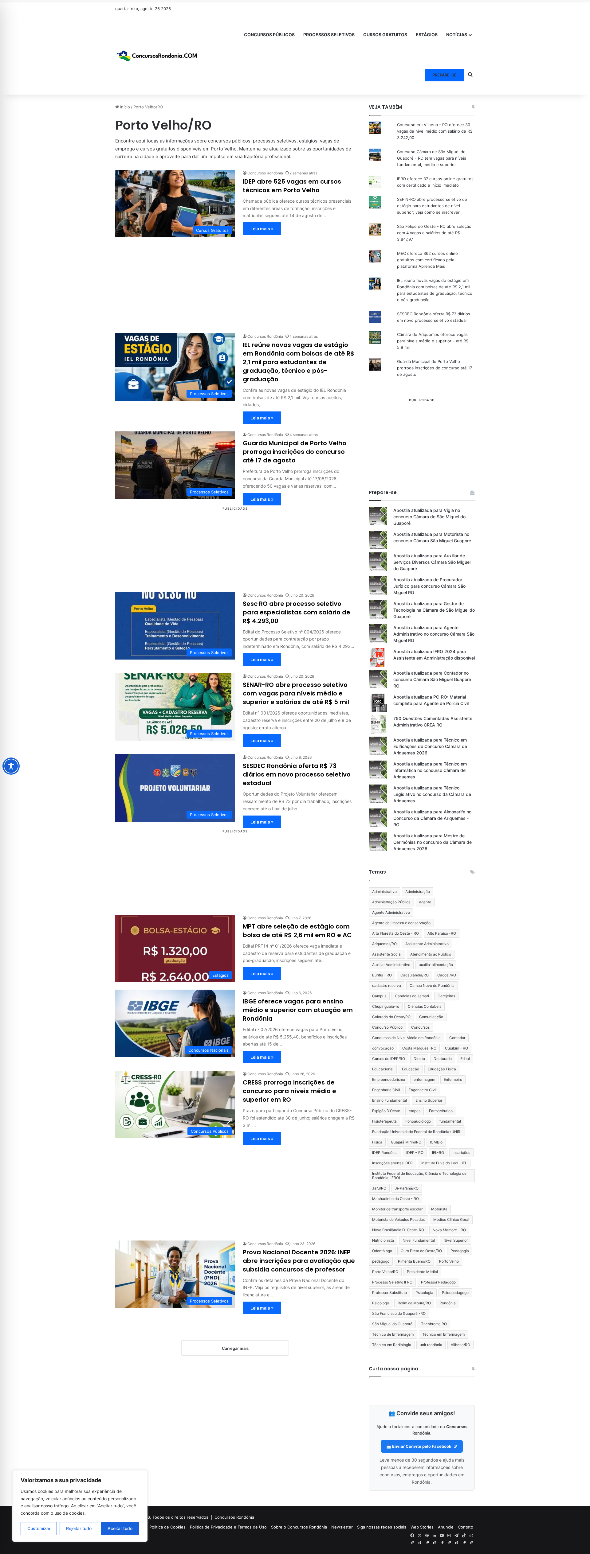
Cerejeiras (446, 996)
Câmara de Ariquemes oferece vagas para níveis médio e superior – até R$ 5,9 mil (432, 341)
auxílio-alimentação (436, 964)
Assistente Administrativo (427, 943)
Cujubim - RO (456, 1048)
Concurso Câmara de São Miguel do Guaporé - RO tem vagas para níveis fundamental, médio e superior (431, 158)
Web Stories (422, 1527)
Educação (410, 1069)
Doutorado (443, 1058)
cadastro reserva (386, 985)
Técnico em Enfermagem (443, 1334)
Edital (465, 1058)
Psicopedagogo (455, 1292)
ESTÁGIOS (427, 34)
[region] (80, 1506)
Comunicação (431, 1017)
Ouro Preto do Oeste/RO (421, 1250)
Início (124, 106)
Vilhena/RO (460, 1344)
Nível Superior (455, 1240)
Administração (417, 891)
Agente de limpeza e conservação (401, 923)
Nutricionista (383, 1240)
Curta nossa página (393, 1368)
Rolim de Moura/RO (414, 1303)
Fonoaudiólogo (418, 1121)
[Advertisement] (235, 280)
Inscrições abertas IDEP (392, 1163)
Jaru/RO (379, 1188)
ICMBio (436, 1142)
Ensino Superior (428, 1100)
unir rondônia (431, 1344)
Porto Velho (449, 1261)
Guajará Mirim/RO (406, 1142)
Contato (465, 1527)
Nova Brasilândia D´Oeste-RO (398, 1230)
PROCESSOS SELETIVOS (329, 34)
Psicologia (424, 1292)
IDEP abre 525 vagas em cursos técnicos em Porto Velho (292, 185)
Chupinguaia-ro (385, 1006)
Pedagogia (459, 1250)
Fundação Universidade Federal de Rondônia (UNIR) (417, 1131)
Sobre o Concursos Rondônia (299, 1527)
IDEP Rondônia (385, 1152)
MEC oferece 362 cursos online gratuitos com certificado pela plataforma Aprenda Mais (427, 260)
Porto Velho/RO (385, 1271)
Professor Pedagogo (438, 1282)
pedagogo (380, 1261)
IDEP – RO (414, 1152)
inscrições (461, 1152)
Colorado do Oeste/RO (391, 1017)
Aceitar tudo (120, 1528)
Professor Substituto (389, 1292)
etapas (414, 1110)
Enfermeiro (453, 1079)
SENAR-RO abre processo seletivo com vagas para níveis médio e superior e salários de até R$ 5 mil (296, 693)
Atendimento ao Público (430, 954)
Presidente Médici (422, 1271)
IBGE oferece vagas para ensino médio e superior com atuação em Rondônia (298, 1010)
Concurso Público (387, 1027)
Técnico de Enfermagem (393, 1334)
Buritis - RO (382, 975)
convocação (383, 1048)
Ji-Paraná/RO (407, 1188)
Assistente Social (387, 954)
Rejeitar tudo (79, 1528)
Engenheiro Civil (423, 1090)
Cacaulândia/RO (414, 975)
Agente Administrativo (391, 912)
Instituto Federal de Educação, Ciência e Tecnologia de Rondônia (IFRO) (419, 1175)
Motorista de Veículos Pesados (398, 1219)
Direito (419, 1058)
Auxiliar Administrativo (391, 964)
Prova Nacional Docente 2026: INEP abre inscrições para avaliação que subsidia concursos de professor (299, 1261)
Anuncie (446, 1527)
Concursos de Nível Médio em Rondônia (406, 1037)
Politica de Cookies (167, 1527)
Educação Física (442, 1069)
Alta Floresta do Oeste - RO (395, 933)
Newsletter (342, 1527)
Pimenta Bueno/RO (414, 1261)
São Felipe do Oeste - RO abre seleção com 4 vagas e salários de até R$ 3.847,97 (434, 233)
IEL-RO (438, 1152)
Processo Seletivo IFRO (392, 1282)
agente (425, 902)
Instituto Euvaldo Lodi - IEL (444, 1163)
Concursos (420, 1027)
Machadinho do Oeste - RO (395, 1198)
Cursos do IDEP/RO (388, 1058)
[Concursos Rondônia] (156, 54)
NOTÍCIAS (456, 34)
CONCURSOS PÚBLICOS (269, 34)
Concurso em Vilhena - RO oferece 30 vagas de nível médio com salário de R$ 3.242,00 (434, 131)
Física (377, 1142)
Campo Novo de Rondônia (432, 985)
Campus (379, 996)
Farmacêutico (441, 1110)
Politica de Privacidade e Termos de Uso (228, 1527)
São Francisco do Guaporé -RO (399, 1313)
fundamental (450, 1121)
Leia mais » (261, 228)
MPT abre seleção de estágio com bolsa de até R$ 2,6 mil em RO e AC (297, 930)
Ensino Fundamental (389, 1100)
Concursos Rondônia (234, 1517)
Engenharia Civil (386, 1090)
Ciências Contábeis (424, 1006)
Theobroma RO (434, 1324)
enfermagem (424, 1079)
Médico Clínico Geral (451, 1219)
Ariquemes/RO (384, 943)
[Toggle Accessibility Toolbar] (11, 766)
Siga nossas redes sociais (381, 1527)
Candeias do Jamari (412, 996)
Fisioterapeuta (384, 1121)
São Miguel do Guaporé (392, 1324)
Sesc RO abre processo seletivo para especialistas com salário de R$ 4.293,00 (296, 612)
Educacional (382, 1069)
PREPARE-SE (444, 74)
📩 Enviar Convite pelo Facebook (419, 1446)
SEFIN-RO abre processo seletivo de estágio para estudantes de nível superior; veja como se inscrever (432, 206)
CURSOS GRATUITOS (385, 34)
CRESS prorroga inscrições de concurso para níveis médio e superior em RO (289, 1091)
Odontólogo (382, 1250)
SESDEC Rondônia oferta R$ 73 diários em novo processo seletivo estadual (297, 774)
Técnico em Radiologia (391, 1344)
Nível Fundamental (419, 1240)
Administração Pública (391, 902)
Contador (457, 1037)
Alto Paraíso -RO (441, 933)
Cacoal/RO (446, 975)
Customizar (38, 1528)
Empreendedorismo (388, 1079)
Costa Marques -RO (419, 1048)
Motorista (439, 1209)
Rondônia (447, 1303)
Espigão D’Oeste (386, 1110)
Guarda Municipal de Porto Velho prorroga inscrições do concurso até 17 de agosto (294, 452)
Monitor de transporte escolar (397, 1209)
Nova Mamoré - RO (449, 1230)
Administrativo (384, 891)
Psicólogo (380, 1303)
